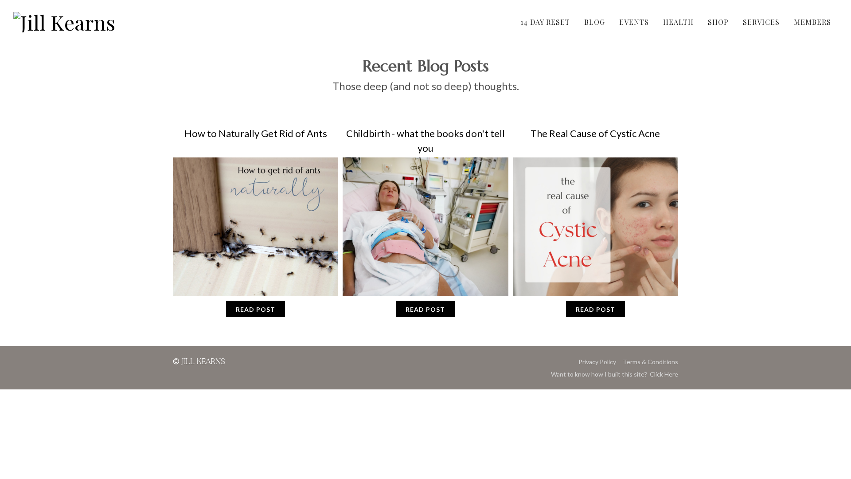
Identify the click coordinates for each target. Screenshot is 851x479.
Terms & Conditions (650, 361)
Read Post (255, 309)
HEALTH (678, 22)
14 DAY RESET (545, 22)
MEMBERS (812, 22)
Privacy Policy (597, 361)
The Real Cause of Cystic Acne (595, 133)
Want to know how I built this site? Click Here (614, 374)
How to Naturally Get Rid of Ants (255, 133)
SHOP (718, 22)
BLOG (594, 22)
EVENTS (634, 22)
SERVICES (761, 22)
